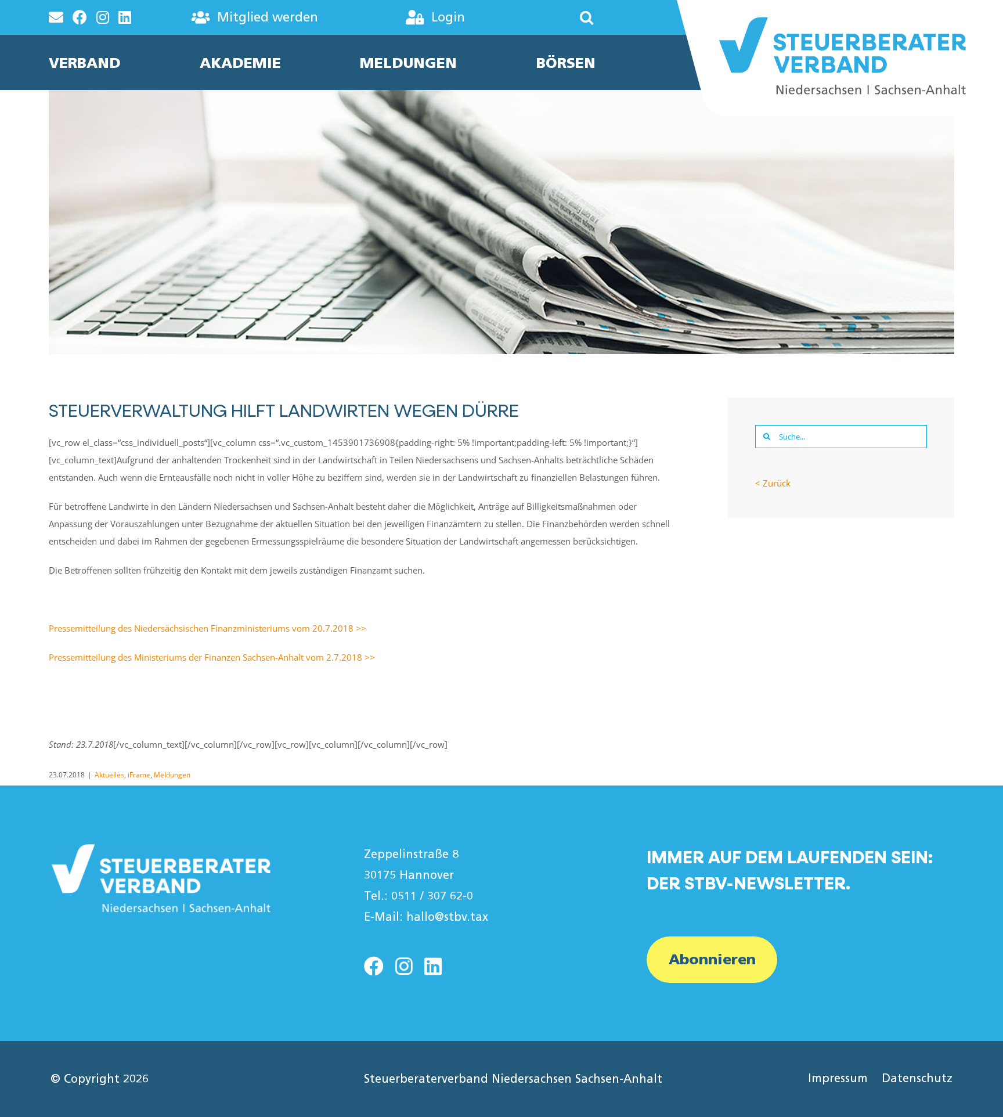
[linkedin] (433, 966)
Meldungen (172, 775)
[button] (552, 17)
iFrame (139, 775)
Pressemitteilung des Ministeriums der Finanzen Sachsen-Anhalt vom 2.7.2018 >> (212, 657)
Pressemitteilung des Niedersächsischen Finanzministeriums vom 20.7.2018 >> (207, 628)
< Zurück (773, 483)
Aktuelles (109, 775)
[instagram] (404, 966)
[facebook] (374, 966)
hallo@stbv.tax (447, 917)
